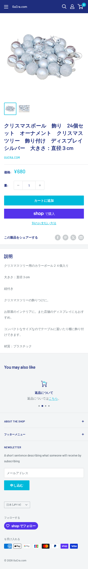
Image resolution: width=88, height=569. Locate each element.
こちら (53, 398)
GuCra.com (12, 157)
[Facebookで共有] (58, 237)
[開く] (64, 6)
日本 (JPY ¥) (13, 504)
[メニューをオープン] (6, 6)
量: (6, 185)
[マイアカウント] (72, 6)
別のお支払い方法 (44, 223)
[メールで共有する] (81, 237)
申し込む (16, 485)
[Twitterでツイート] (73, 237)
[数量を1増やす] (40, 185)
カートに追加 (44, 200)
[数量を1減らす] (18, 185)
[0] (80, 6)
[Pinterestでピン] (65, 237)
